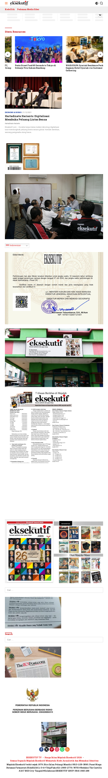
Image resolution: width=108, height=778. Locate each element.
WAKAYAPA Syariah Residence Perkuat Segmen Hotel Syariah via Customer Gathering (76, 68)
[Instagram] (57, 749)
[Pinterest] (52, 749)
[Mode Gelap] (96, 3)
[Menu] (7, 3)
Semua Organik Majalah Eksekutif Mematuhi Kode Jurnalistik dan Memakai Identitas (54, 760)
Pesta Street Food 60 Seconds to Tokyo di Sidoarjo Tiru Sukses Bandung (25, 66)
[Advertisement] (54, 486)
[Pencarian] (101, 3)
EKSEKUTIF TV (34, 757)
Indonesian (15, 245)
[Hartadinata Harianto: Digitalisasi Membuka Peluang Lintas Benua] (33, 93)
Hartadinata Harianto (12, 123)
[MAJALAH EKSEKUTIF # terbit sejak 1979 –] (18, 3)
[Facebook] (41, 749)
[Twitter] (46, 749)
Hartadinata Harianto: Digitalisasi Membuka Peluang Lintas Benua (27, 117)
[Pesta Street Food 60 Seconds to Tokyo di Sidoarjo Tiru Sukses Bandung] (28, 49)
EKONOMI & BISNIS (13, 112)
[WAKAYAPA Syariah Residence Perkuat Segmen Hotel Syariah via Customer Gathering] (79, 49)
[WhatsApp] (62, 749)
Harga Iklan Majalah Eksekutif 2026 (63, 757)
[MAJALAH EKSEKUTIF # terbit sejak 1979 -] (54, 734)
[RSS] (67, 749)
